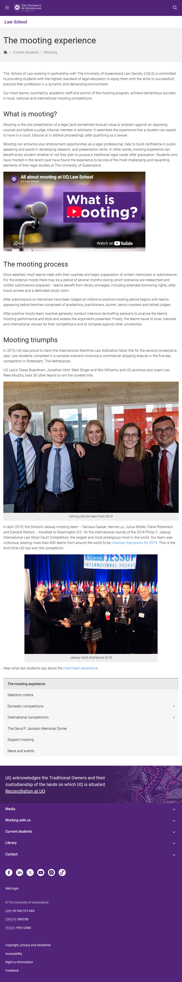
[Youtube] (40, 873)
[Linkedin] (19, 873)
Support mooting (21, 740)
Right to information (19, 962)
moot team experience (80, 668)
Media (10, 809)
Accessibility (13, 953)
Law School (15, 22)
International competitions (28, 717)
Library (11, 843)
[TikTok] (62, 873)
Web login (12, 888)
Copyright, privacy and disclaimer (28, 945)
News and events (21, 751)
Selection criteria (20, 695)
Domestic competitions (26, 706)
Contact (11, 854)
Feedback (12, 970)
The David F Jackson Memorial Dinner (37, 728)
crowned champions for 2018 (134, 543)
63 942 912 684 (23, 911)
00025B (23, 919)
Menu (7, 8)
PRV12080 (23, 928)
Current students (26, 52)
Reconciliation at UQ (25, 791)
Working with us (18, 820)
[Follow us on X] (30, 873)
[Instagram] (51, 873)
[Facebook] (8, 873)
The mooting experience (26, 684)
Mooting (50, 52)
